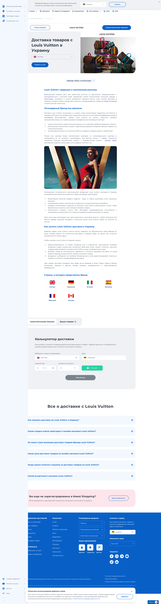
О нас (54, 522)
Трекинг (29, 529)
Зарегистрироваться (118, 498)
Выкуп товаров (31, 526)
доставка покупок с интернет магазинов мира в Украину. (58, 579)
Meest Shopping (110, 101)
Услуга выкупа (40, 27)
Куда (83, 353)
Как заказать (93, 11)
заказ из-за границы (83, 263)
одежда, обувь (111, 140)
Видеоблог (56, 537)
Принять (124, 596)
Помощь (55, 544)
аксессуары (48, 99)
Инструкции (57, 541)
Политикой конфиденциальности (86, 599)
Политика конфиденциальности (115, 576)
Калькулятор (79, 11)
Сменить (117, 4)
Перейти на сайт (39, 64)
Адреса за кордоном (62, 11)
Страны (32, 11)
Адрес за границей (33, 522)
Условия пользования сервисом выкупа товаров (120, 581)
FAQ (116, 11)
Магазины (46, 11)
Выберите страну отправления (47, 353)
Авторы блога (57, 555)
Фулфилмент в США (33, 550)
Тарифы (29, 537)
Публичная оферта (111, 579)
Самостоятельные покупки (117, 27)
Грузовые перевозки (34, 554)
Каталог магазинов (59, 529)
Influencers (56, 552)
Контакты (56, 548)
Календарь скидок (33, 541)
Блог (108, 11)
